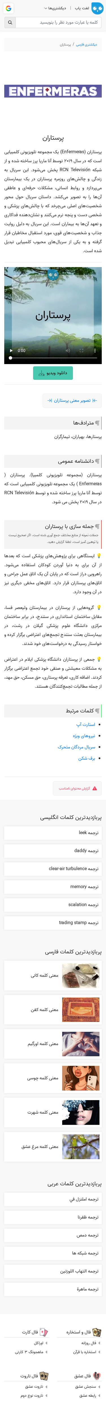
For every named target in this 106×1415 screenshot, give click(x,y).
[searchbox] (53, 22)
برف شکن (86, 758)
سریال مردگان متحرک (76, 747)
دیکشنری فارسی (86, 44)
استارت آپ (85, 724)
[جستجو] (10, 22)
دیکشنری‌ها (57, 8)
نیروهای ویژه (84, 736)
